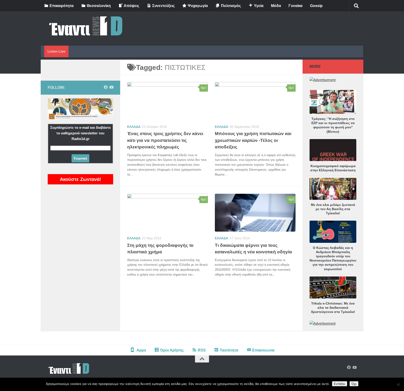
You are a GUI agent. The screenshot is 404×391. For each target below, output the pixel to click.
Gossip (316, 6)
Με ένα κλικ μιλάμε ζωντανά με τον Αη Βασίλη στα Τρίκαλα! (333, 209)
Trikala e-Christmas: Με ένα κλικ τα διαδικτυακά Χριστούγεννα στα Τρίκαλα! (333, 307)
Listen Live (56, 51)
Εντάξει (339, 384)
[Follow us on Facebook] (106, 87)
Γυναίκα (296, 6)
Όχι (354, 384)
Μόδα (276, 6)
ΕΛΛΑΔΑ (134, 127)
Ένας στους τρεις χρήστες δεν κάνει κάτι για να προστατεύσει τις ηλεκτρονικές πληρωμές (165, 140)
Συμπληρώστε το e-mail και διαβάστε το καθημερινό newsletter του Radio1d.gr (80, 133)
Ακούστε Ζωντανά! (80, 179)
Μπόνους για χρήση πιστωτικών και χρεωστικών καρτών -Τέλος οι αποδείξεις (253, 140)
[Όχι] (398, 384)
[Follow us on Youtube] (111, 87)
